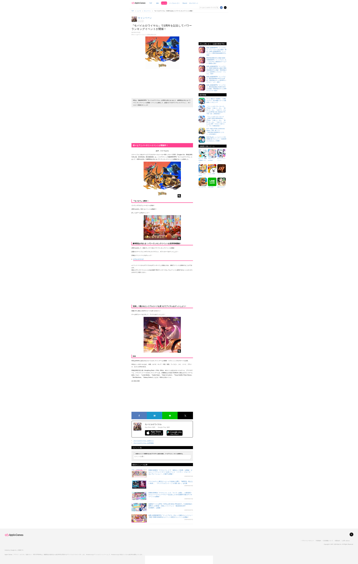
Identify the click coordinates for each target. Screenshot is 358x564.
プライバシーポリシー (308, 540)
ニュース (164, 3)
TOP (150, 3)
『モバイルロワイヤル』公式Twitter (143, 443)
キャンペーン (145, 17)
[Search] (217, 7)
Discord (185, 3)
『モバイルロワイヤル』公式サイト (143, 441)
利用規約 (318, 540)
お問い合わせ (346, 540)
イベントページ (138, 259)
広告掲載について (328, 540)
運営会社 (337, 540)
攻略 (157, 3)
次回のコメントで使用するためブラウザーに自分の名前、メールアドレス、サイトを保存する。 (160, 453)
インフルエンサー (174, 3)
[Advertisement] (162, 83)
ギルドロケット (193, 3)
